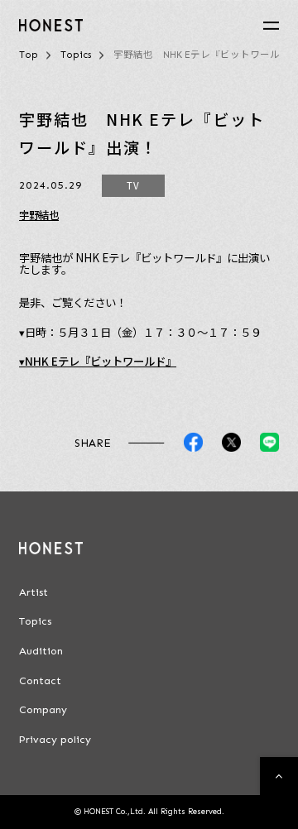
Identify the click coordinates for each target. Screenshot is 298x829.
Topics (75, 54)
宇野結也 (39, 215)
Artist (33, 592)
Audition (41, 651)
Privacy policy (55, 740)
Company (43, 710)
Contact (40, 681)
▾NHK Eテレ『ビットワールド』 (97, 360)
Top (28, 54)
